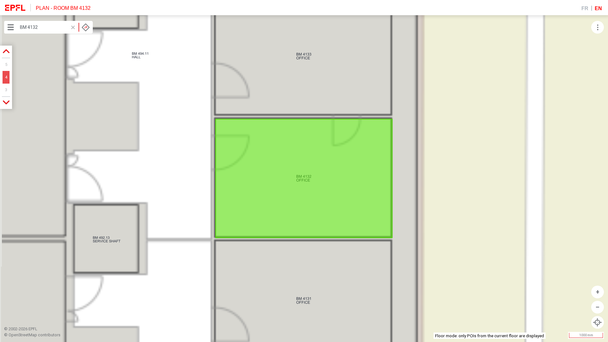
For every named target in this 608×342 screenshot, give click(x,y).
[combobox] (55, 27)
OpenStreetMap (23, 334)
